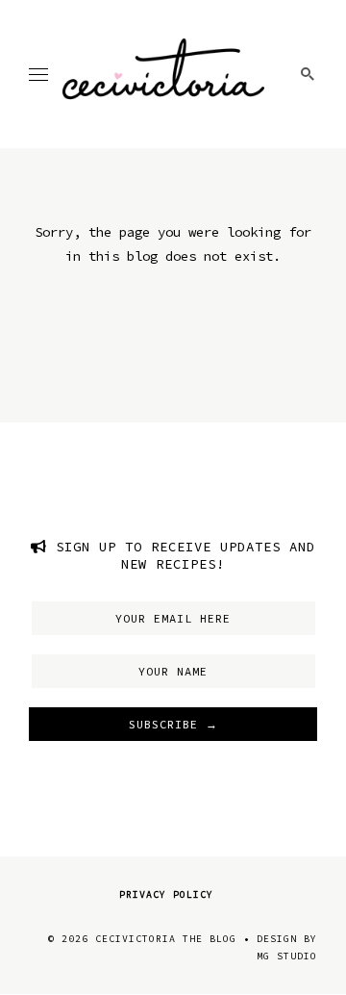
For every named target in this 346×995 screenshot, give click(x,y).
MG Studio (287, 956)
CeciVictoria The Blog (165, 938)
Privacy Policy (166, 894)
